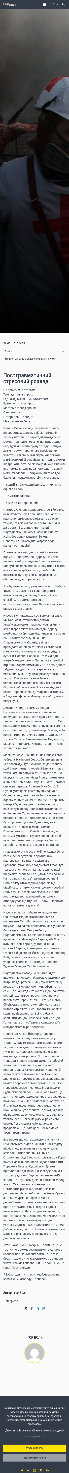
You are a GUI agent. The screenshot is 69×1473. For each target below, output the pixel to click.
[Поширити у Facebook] (31, 1308)
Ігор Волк (19, 1293)
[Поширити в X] (25, 1308)
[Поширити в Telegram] (37, 1308)
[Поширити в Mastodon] (43, 1308)
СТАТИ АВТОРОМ (34, 1448)
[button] (44, 4)
